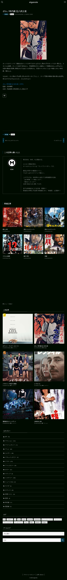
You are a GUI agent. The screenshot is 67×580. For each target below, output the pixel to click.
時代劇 (6, 14)
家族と (32, 522)
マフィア (9, 474)
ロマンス (9, 490)
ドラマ (9, 461)
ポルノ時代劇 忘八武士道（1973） (13, 84)
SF (7, 437)
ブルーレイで (57, 519)
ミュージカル (10, 482)
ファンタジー (10, 465)
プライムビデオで (7, 522)
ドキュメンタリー (11, 457)
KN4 (11, 169)
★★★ (12, 14)
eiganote (33, 2)
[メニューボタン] (65, 2)
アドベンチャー (11, 445)
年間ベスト (10, 494)
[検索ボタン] (2, 2)
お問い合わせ (40, 574)
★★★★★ (37, 519)
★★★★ (30, 519)
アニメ (8, 449)
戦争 (7, 498)
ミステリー (10, 478)
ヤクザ (8, 486)
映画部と (38, 522)
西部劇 (8, 506)
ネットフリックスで (47, 519)
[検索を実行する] (62, 540)
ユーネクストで (19, 522)
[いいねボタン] (4, 95)
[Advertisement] (33, 116)
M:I (4, 519)
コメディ (9, 453)
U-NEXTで (9, 519)
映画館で (44, 522)
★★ (19, 519)
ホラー (8, 470)
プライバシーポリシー (29, 574)
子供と (26, 522)
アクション (10, 441)
